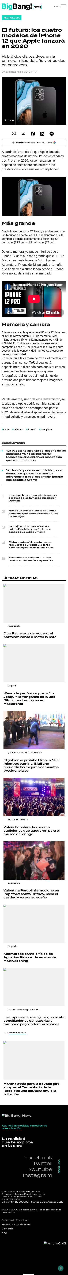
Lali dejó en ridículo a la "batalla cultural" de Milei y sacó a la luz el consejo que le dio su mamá (30, 529)
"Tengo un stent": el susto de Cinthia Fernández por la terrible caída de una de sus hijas (33, 513)
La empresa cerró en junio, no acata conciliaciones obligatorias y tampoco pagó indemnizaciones (34, 1021)
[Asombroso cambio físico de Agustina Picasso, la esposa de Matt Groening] (34, 924)
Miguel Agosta (17, 1032)
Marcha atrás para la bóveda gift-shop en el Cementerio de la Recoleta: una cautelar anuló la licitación (32, 1089)
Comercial (8, 1229)
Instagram (37, 1175)
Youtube (40, 1169)
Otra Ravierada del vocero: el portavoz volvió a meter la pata (29, 635)
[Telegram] (51, 134)
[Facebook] (33, 134)
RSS (4, 1233)
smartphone (46, 429)
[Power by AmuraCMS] (55, 1243)
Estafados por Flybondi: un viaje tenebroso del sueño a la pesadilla (31, 559)
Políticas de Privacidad (15, 1220)
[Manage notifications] (60, 1268)
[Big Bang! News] (22, 6)
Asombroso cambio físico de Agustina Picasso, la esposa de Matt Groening (29, 957)
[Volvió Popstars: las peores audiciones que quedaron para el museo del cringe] (34, 797)
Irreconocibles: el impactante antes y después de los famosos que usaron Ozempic (33, 498)
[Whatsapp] (14, 134)
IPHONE (32, 429)
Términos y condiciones (16, 1224)
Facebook (38, 1157)
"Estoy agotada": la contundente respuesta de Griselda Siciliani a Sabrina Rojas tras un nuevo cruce (31, 545)
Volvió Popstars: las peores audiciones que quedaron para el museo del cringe (31, 831)
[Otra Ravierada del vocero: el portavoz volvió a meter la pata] (34, 603)
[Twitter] (23, 134)
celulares (18, 429)
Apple (6, 429)
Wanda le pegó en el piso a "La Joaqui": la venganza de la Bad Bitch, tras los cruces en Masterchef (29, 698)
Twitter (42, 1163)
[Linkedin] (42, 134)
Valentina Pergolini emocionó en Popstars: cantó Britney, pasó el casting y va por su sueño (31, 894)
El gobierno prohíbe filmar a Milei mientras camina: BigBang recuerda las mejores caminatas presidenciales (31, 765)
